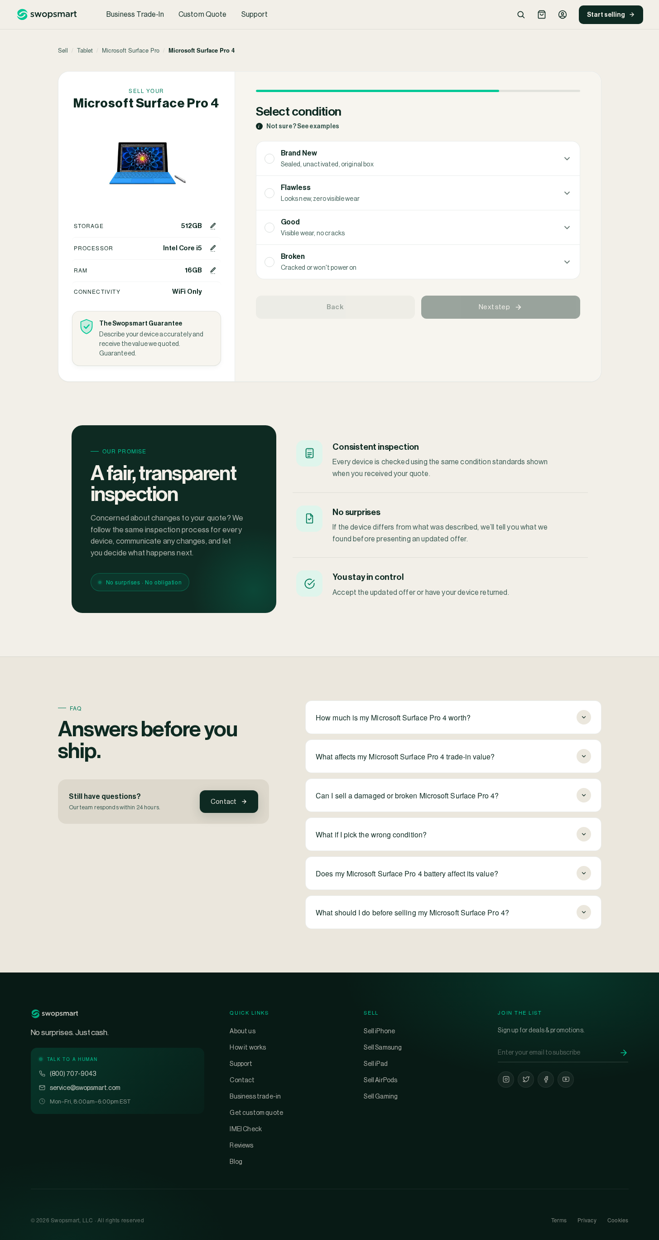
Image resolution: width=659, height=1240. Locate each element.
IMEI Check (246, 1129)
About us (242, 1031)
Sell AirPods (380, 1080)
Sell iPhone (379, 1031)
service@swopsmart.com (85, 1087)
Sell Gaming (381, 1096)
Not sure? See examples (298, 126)
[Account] (562, 14)
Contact (223, 801)
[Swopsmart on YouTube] (566, 1079)
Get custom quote (256, 1112)
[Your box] (542, 14)
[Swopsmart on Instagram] (506, 1079)
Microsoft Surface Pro (130, 50)
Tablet (85, 50)
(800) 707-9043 (73, 1073)
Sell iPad (375, 1063)
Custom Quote (202, 14)
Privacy (586, 1220)
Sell (63, 50)
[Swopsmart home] (46, 14)
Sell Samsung (383, 1047)
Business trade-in (255, 1096)
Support (254, 14)
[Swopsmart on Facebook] (546, 1079)
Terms (559, 1220)
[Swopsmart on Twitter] (526, 1079)
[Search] (521, 14)
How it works (248, 1047)
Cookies (618, 1220)
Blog (236, 1161)
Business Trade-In (135, 14)
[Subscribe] (623, 1052)
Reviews (241, 1145)
